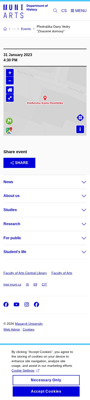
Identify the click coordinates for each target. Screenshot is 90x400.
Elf (35, 284)
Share (21, 163)
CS (64, 11)
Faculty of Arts (61, 273)
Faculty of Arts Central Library (25, 273)
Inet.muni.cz (12, 284)
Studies (10, 210)
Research (11, 224)
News (8, 182)
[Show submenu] (79, 182)
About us (11, 196)
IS (27, 284)
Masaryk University (29, 323)
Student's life (14, 252)
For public (12, 238)
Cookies (28, 329)
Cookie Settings (23, 370)
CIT (44, 284)
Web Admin (11, 329)
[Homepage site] (25, 11)
